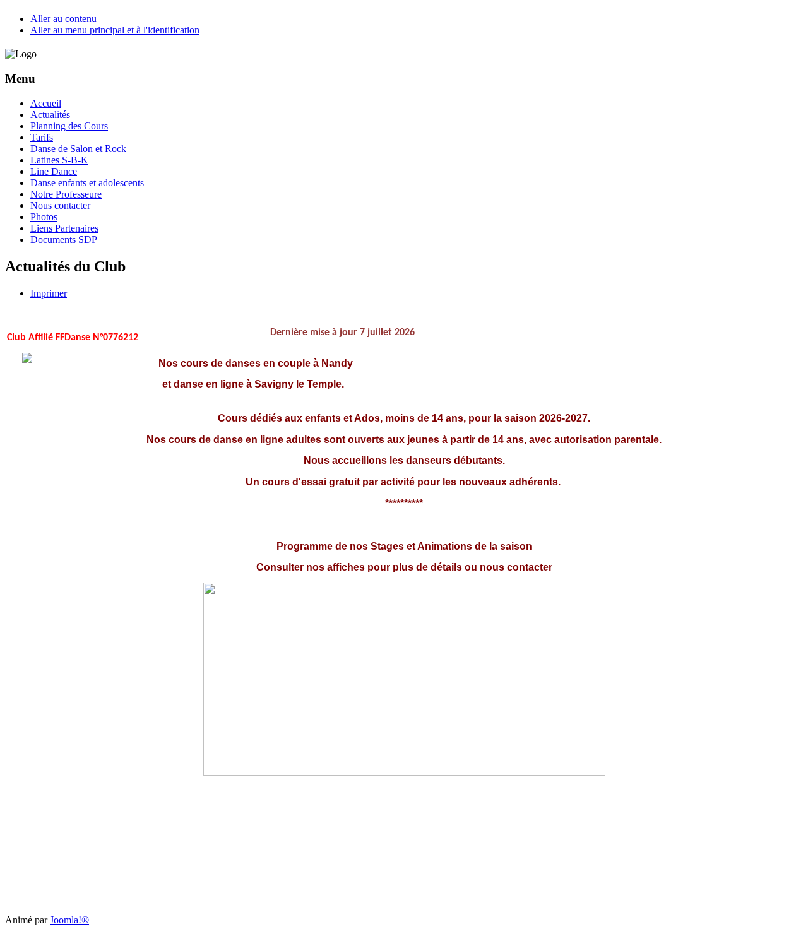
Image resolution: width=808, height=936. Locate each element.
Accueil (45, 103)
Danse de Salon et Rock (78, 148)
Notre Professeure (66, 194)
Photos (43, 216)
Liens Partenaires (64, 228)
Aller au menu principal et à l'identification (114, 30)
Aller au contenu (63, 18)
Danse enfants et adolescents (87, 182)
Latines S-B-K (59, 160)
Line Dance (53, 171)
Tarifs (41, 137)
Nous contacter (60, 205)
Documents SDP (63, 239)
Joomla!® (69, 920)
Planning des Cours (69, 126)
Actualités (50, 114)
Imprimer (48, 293)
